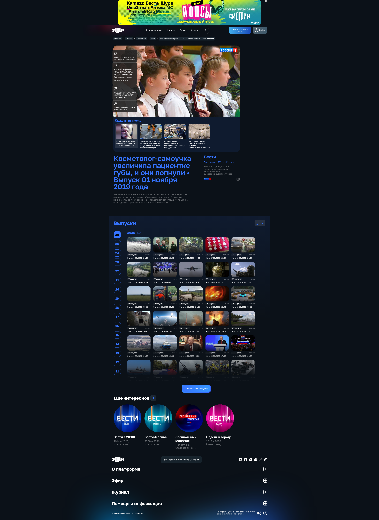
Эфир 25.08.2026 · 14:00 (189, 307)
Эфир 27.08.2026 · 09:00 (163, 282)
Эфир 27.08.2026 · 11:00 (137, 282)
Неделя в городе (219, 437)
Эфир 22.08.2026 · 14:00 (241, 356)
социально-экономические (217, 170)
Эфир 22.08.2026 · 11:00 (137, 380)
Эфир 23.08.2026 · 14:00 (137, 356)
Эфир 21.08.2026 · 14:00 (189, 380)
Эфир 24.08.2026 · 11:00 (189, 331)
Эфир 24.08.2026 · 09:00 (215, 331)
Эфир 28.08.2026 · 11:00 (163, 258)
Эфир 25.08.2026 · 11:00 (215, 307)
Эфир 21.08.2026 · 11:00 (215, 380)
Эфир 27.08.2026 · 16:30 (215, 258)
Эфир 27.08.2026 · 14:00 (241, 258)
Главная (117, 39)
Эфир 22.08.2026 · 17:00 (215, 356)
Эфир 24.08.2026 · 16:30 (137, 331)
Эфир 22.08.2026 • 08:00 (163, 380)
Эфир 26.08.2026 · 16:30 (189, 282)
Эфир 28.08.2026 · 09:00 (189, 258)
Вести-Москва (155, 437)
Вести (153, 39)
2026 (139, 232)
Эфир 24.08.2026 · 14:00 (163, 331)
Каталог (129, 39)
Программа (141, 39)
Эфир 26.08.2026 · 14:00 (215, 282)
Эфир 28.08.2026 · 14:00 (137, 258)
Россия (230, 162)
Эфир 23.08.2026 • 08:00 (189, 356)
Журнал (120, 492)
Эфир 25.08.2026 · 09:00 (241, 307)
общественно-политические (217, 167)
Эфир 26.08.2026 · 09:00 (137, 307)
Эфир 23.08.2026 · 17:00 (241, 331)
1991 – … (221, 162)
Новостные (209, 166)
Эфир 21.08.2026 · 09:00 (241, 380)
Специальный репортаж (185, 438)
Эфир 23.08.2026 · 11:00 (163, 356)
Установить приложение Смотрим (181, 459)
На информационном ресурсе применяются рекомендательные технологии (236, 513)
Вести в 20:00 (124, 437)
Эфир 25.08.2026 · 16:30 (163, 307)
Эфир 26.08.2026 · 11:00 (241, 282)
